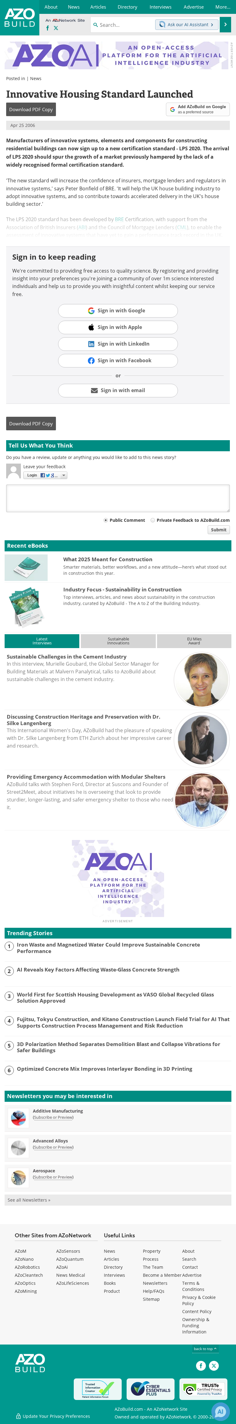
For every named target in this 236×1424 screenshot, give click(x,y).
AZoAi (62, 1267)
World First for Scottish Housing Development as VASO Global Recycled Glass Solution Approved (115, 998)
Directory (113, 1267)
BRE (119, 219)
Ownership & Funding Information (195, 1325)
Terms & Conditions (193, 1286)
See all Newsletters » (29, 1200)
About (188, 1251)
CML (182, 227)
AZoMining (26, 1291)
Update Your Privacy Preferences (56, 1416)
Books (110, 1283)
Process (151, 1259)
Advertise (192, 1275)
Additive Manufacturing (58, 1111)
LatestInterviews (42, 641)
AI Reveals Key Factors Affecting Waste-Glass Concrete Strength (98, 970)
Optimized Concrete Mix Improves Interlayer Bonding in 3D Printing (104, 1069)
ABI (82, 227)
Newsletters (155, 1283)
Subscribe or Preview (53, 1117)
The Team (153, 1267)
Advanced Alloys (50, 1141)
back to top (204, 1348)
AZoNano (24, 1259)
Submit (218, 530)
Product (112, 1291)
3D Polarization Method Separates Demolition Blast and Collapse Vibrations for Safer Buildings (118, 1047)
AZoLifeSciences (72, 1283)
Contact (190, 1267)
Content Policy (196, 1311)
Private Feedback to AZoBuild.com (193, 520)
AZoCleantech (29, 1275)
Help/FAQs (153, 1291)
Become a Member (162, 1275)
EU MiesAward (194, 641)
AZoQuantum (70, 1259)
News (35, 78)
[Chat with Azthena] (220, 1411)
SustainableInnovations (118, 641)
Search (189, 1259)
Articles (111, 1259)
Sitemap (151, 1299)
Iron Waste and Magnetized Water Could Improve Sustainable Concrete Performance (108, 948)
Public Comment (127, 520)
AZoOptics (25, 1283)
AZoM (20, 1251)
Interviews (114, 1275)
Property (151, 1251)
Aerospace (44, 1171)
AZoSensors (68, 1251)
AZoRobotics (27, 1267)
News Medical (70, 1275)
